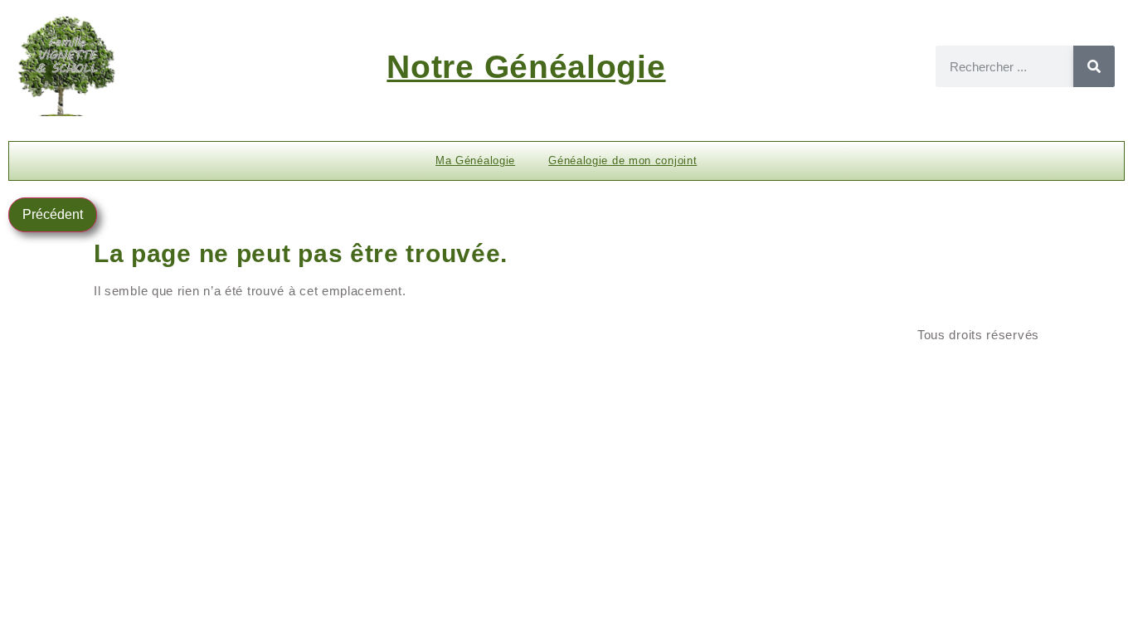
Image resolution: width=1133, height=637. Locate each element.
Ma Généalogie (475, 160)
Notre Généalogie (526, 67)
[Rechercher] (1094, 66)
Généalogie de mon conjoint (622, 160)
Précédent (52, 214)
